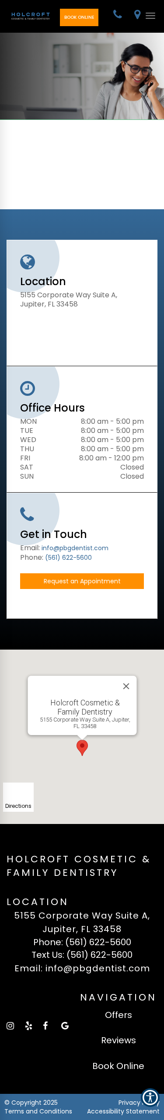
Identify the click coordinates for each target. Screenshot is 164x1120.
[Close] (125, 686)
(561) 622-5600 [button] (68, 557)
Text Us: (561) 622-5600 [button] (82, 955)
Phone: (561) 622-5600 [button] (82, 942)
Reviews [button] (118, 1040)
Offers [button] (118, 1015)
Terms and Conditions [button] (38, 1111)
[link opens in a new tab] (10, 1026)
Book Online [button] (79, 17)
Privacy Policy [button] (139, 1102)
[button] (117, 16)
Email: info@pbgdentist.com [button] (82, 968)
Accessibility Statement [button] (123, 1111)
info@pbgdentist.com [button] (75, 548)
